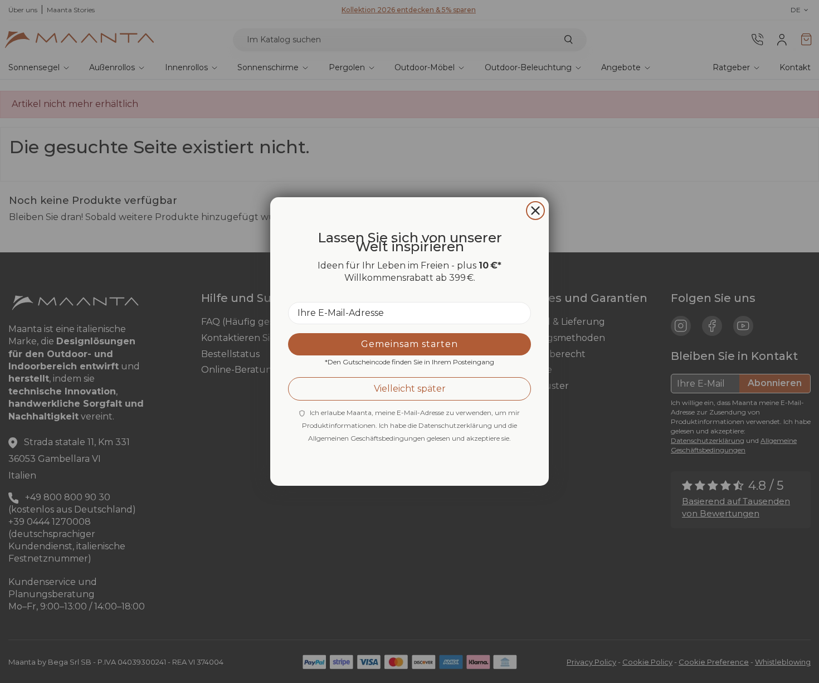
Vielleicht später (410, 388)
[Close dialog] (535, 210)
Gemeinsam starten (409, 344)
